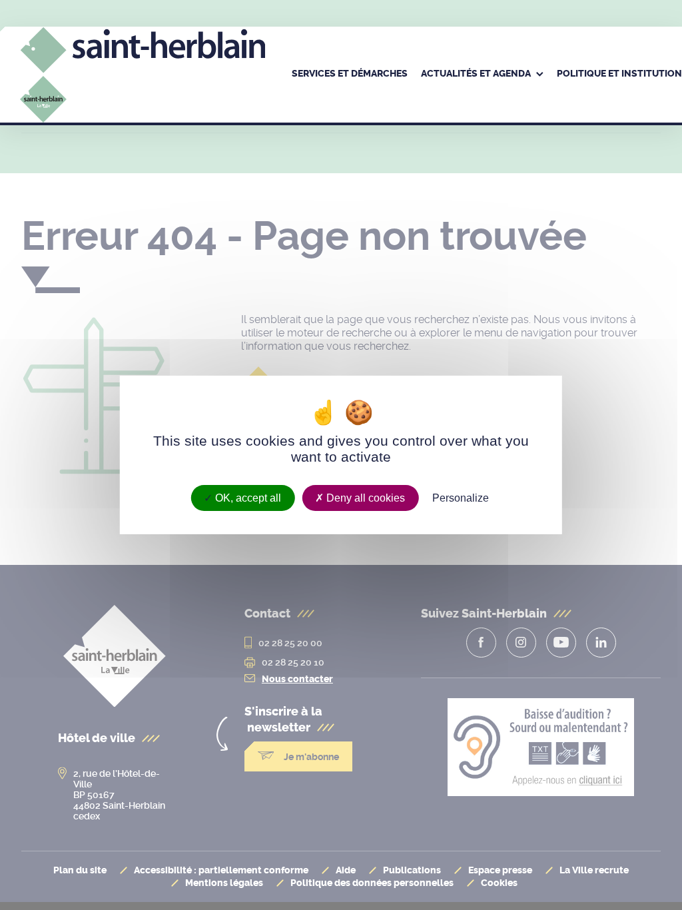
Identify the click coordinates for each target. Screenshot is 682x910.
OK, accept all (246, 498)
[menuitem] (350, 74)
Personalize (460, 498)
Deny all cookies (364, 498)
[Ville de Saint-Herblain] (142, 93)
